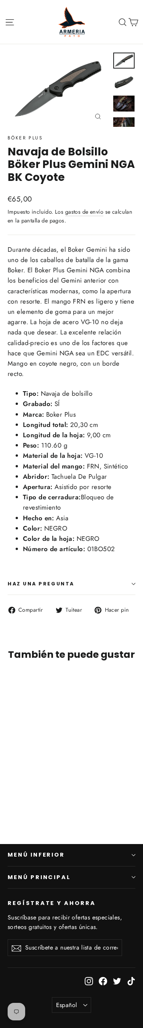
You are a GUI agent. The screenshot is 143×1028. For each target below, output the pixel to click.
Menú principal (39, 877)
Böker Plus (25, 137)
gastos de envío (84, 212)
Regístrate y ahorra (52, 903)
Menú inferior (36, 855)
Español (66, 1005)
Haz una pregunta (41, 583)
